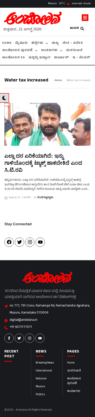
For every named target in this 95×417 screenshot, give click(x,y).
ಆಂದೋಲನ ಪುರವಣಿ (74, 381)
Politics (40, 394)
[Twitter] (19, 242)
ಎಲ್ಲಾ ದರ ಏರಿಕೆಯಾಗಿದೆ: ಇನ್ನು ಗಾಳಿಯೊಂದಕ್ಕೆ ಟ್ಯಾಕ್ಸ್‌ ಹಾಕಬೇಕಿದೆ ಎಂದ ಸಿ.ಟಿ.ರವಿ (43, 163)
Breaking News (45, 363)
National (41, 378)
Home (58, 80)
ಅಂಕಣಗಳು (73, 391)
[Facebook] (9, 242)
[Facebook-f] (9, 338)
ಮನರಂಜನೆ (74, 371)
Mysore (40, 386)
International (44, 371)
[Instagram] (29, 242)
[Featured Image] (47, 124)
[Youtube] (40, 242)
